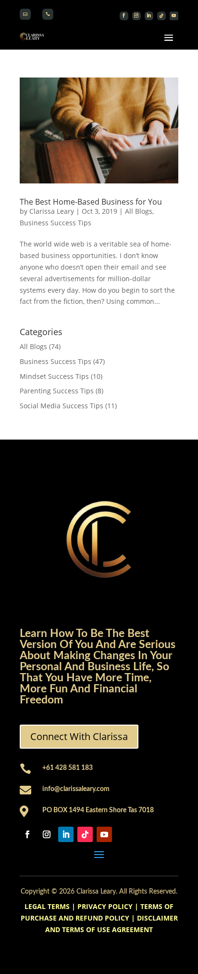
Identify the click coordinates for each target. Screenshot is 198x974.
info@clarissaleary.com (76, 789)
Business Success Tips (55, 222)
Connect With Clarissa (79, 736)
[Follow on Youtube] (174, 16)
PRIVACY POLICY (105, 906)
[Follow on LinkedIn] (149, 16)
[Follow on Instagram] (136, 16)
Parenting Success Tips (57, 390)
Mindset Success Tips (54, 376)
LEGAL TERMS (47, 906)
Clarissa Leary (51, 211)
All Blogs (138, 211)
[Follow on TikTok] (161, 16)
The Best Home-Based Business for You (91, 201)
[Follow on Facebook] (124, 16)
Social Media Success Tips (61, 405)
